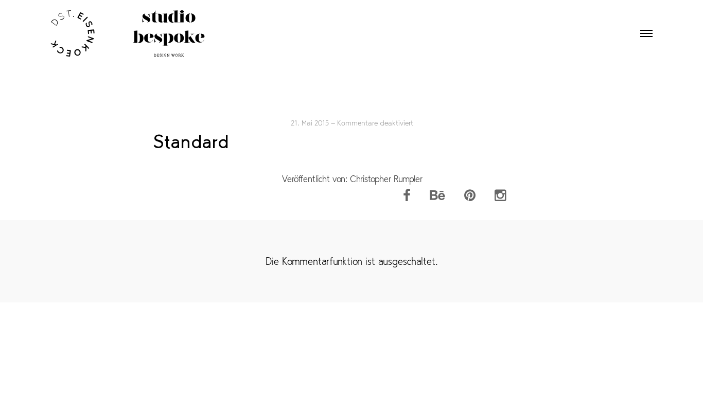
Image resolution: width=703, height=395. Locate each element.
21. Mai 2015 (310, 123)
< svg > (127, 32)
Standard (191, 142)
